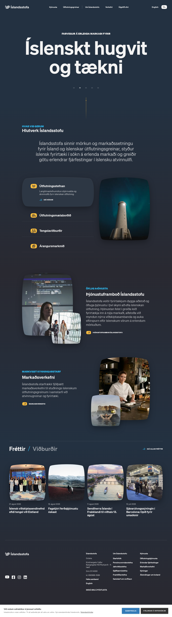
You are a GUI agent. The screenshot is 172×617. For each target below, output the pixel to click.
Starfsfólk (117, 558)
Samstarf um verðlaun (122, 579)
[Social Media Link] (7, 581)
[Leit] (164, 7)
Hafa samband (92, 579)
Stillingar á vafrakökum (154, 611)
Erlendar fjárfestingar (149, 562)
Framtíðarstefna (120, 574)
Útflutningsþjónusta (148, 558)
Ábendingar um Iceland (150, 574)
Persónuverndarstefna (123, 562)
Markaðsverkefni (147, 566)
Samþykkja (130, 611)
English (89, 583)
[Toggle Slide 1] (74, 88)
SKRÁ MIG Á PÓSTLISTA (96, 590)
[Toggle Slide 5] (98, 88)
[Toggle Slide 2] (80, 88)
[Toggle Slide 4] (92, 88)
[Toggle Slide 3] (86, 88)
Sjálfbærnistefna (120, 570)
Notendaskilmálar (87, 612)
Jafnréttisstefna (119, 566)
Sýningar (144, 570)
